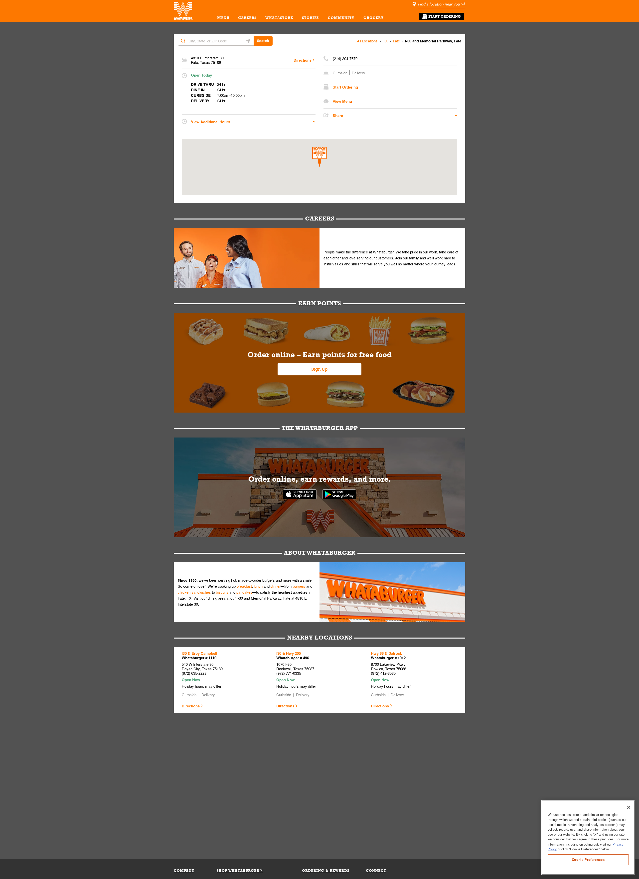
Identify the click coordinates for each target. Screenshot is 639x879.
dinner (276, 586)
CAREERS (247, 17)
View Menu (342, 101)
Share (338, 115)
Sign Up (319, 369)
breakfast (244, 586)
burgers (299, 586)
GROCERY (373, 17)
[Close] (628, 807)
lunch (258, 586)
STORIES (310, 17)
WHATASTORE (279, 17)
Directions (303, 60)
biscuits (222, 592)
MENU (223, 17)
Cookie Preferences (588, 859)
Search (263, 41)
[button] (319, 157)
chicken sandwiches (194, 592)
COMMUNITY (341, 17)
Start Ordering (444, 16)
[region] (588, 837)
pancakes (244, 592)
